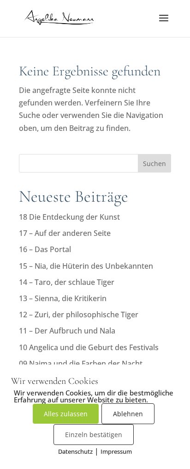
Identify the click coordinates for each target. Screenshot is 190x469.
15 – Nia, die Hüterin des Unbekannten (86, 266)
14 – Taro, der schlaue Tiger (66, 282)
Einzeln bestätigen (93, 434)
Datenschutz (75, 451)
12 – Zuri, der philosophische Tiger (78, 314)
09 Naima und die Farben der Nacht (80, 363)
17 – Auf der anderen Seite (65, 233)
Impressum (116, 451)
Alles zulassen (66, 413)
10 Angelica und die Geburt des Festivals (89, 347)
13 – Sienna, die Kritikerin (63, 298)
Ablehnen (128, 413)
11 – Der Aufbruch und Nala (67, 331)
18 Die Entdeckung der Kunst (69, 217)
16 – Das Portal (45, 249)
